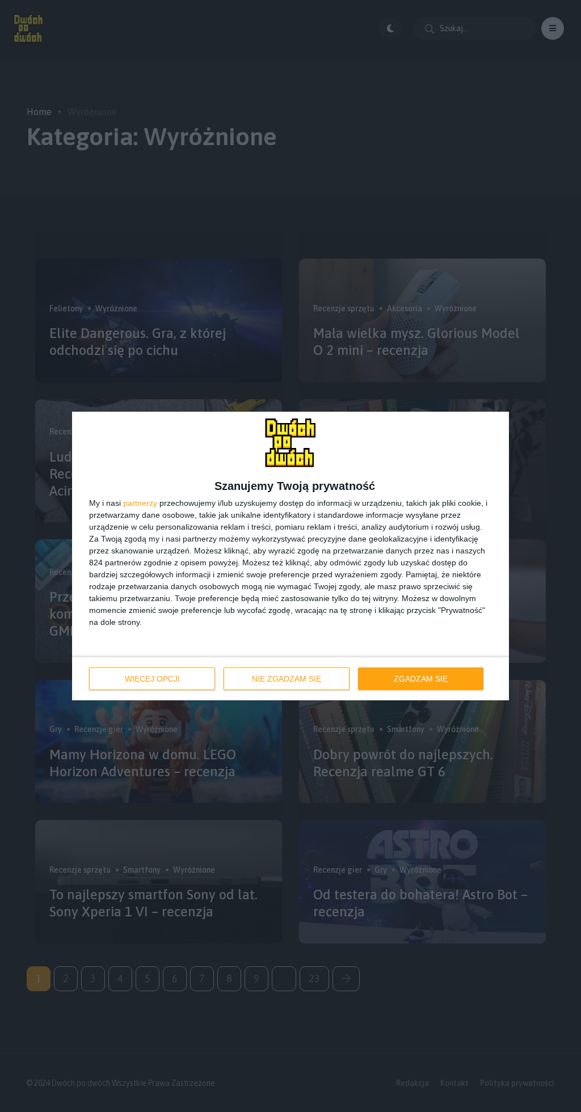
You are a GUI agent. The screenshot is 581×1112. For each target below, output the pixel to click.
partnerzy (140, 503)
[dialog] (290, 556)
